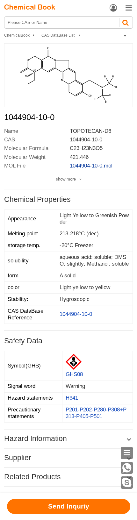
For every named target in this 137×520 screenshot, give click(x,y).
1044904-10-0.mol (91, 166)
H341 (72, 398)
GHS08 (74, 374)
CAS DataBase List (58, 35)
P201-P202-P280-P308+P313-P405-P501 (96, 413)
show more (66, 179)
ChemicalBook (17, 35)
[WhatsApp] (127, 468)
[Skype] (127, 482)
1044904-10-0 (76, 314)
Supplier (17, 457)
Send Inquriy (68, 506)
